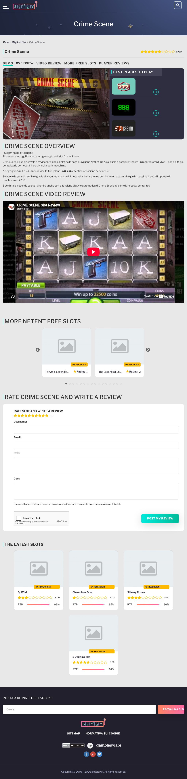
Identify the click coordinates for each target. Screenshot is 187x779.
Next (148, 350)
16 (121, 384)
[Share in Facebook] (86, 754)
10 (99, 384)
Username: (20, 421)
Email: (17, 437)
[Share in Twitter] (99, 754)
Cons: (17, 478)
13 (110, 384)
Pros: (17, 452)
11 (103, 384)
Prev (38, 350)
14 (114, 384)
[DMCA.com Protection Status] (73, 745)
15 (117, 384)
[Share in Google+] (93, 754)
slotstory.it (97, 771)
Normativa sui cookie (103, 733)
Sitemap (73, 733)
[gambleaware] (108, 745)
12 (106, 384)
